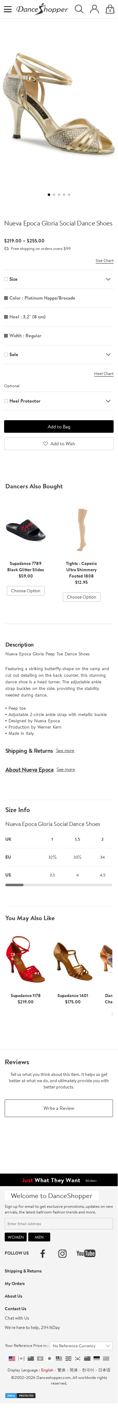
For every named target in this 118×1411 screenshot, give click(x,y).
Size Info (17, 810)
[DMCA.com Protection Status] (20, 1395)
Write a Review (59, 1108)
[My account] (94, 9)
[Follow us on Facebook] (42, 1253)
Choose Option (25, 591)
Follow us (17, 1253)
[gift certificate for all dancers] (59, 1179)
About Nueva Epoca (29, 769)
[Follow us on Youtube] (86, 1253)
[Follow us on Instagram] (62, 1253)
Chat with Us (17, 1318)
